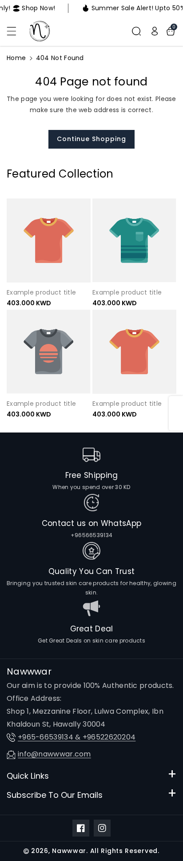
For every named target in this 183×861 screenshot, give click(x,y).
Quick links (28, 775)
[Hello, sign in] (154, 31)
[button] (16, 31)
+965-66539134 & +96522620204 (76, 737)
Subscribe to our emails (55, 794)
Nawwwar (69, 850)
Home (16, 57)
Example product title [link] (41, 292)
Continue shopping (91, 138)
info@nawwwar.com (54, 754)
